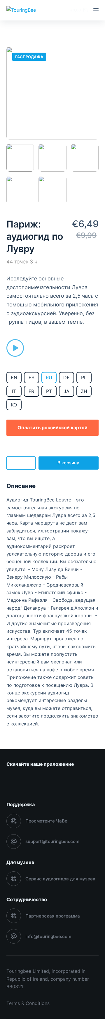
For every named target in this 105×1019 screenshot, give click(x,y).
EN (14, 377)
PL (84, 377)
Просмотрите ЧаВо (46, 821)
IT (14, 391)
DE (66, 377)
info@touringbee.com (48, 936)
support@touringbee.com (52, 841)
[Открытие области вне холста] (96, 10)
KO (14, 405)
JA (66, 391)
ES (31, 377)
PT (49, 391)
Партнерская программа (52, 916)
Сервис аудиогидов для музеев (60, 879)
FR (31, 391)
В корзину (68, 462)
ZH (84, 391)
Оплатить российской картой (53, 427)
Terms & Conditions (28, 1003)
